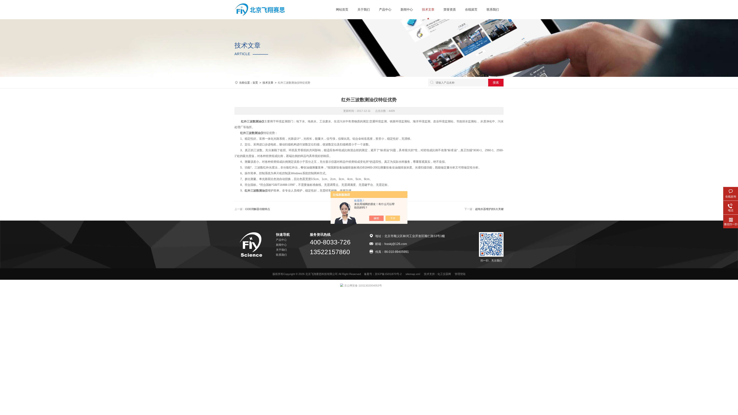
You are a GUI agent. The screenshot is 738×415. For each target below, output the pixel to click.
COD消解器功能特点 (257, 209)
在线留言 (471, 9)
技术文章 (428, 9)
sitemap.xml (413, 274)
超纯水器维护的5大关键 (489, 209)
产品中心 (385, 9)
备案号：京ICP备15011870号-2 (383, 274)
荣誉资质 (450, 9)
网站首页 (342, 9)
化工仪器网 (444, 274)
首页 (255, 82)
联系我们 (493, 9)
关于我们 (363, 9)
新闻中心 (407, 9)
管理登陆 (460, 274)
